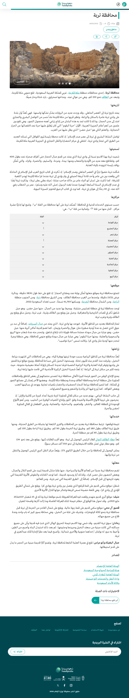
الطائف (105, 97)
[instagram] (71, 685)
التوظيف (34, 630)
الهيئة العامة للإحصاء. (107, 566)
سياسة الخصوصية (80, 630)
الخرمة (85, 301)
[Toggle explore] (118, 4)
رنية (39, 297)
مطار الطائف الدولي (105, 439)
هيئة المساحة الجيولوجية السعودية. (101, 570)
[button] (4, 4)
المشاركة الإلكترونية (61, 630)
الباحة (116, 301)
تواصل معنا (46, 630)
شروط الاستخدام (97, 630)
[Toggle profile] (124, 4)
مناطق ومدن (111, 29)
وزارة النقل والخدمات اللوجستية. (102, 579)
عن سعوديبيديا (114, 630)
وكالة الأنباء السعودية (108, 583)
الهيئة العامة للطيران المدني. (105, 574)
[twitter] (57, 685)
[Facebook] (64, 685)
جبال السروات (36, 324)
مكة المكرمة (74, 93)
